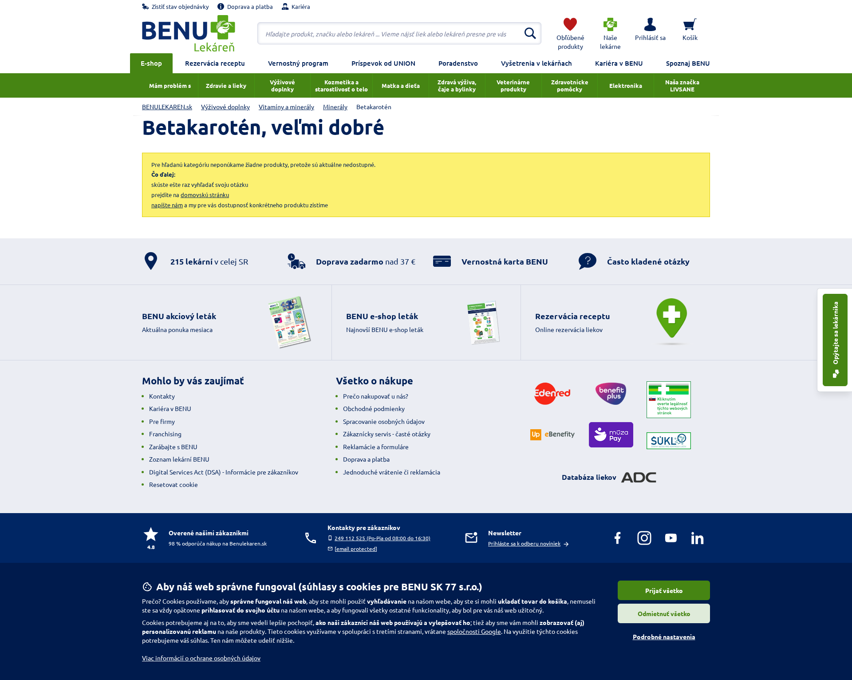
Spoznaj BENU (688, 63)
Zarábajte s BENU (173, 447)
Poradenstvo (458, 63)
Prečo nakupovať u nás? (375, 396)
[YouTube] (671, 538)
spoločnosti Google (474, 631)
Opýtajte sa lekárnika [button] (835, 333)
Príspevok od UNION (383, 63)
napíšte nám (167, 205)
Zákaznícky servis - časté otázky (386, 434)
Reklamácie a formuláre (376, 447)
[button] (650, 33)
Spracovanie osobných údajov (384, 421)
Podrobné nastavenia (664, 636)
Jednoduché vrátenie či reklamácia (391, 472)
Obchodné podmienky (374, 408)
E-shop (151, 63)
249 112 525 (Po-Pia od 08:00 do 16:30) (382, 538)
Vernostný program (298, 63)
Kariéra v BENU (619, 63)
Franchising (165, 434)
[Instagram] (644, 538)
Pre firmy (162, 421)
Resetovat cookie (173, 484)
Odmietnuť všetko (664, 613)
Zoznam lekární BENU (179, 459)
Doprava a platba (366, 459)
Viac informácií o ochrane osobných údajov (201, 658)
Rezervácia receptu (215, 63)
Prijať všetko (664, 590)
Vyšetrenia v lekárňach (536, 63)
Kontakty (162, 396)
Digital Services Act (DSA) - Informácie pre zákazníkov (223, 472)
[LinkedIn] (697, 538)
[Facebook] (617, 538)
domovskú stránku (205, 194)
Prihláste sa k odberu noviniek (524, 543)
